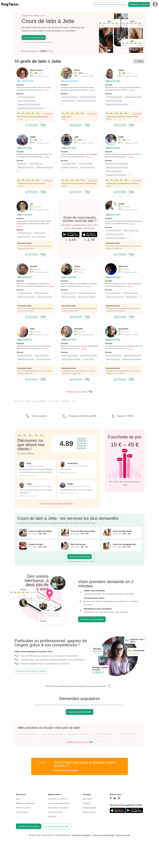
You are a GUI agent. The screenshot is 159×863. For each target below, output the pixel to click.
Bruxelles (65, 401)
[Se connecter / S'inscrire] (155, 4)
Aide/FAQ (52, 816)
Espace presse (89, 812)
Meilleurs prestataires (25, 803)
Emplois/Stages (89, 807)
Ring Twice (19, 401)
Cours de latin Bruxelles (26, 734)
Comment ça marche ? (58, 799)
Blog (18, 799)
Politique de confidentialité (103, 835)
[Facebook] (110, 798)
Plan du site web (123, 835)
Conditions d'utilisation (81, 835)
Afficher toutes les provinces (77, 742)
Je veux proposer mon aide (56, 826)
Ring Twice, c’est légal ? (58, 807)
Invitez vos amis (23, 807)
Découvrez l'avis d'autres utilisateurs (57, 503)
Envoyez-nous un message (66, 770)
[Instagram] (119, 798)
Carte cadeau (22, 812)
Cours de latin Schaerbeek (78, 734)
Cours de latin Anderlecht (52, 734)
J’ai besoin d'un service (28, 826)
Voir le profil (32, 125)
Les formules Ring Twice (58, 803)
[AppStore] (89, 234)
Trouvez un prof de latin (33, 37)
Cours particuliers (39, 401)
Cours (28, 401)
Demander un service (139, 4)
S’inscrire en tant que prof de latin (110, 4)
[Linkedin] (115, 798)
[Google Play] (71, 234)
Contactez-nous (55, 812)
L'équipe (86, 803)
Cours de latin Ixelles (127, 734)
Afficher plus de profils (77, 391)
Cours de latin (54, 401)
